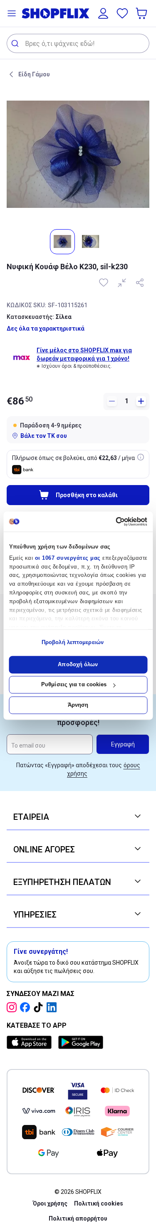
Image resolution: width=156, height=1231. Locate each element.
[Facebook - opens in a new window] (26, 1007)
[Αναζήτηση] (16, 43)
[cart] (142, 13)
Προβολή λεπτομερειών (73, 643)
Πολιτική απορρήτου (78, 1218)
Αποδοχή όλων (78, 664)
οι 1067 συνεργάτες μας (67, 558)
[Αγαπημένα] (122, 13)
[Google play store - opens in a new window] (80, 1042)
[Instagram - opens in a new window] (13, 1007)
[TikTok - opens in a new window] (40, 1007)
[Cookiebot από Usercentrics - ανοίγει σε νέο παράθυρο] (111, 521)
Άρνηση (78, 705)
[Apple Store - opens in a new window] (31, 1042)
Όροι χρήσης (50, 1203)
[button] (12, 13)
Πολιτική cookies (98, 1203)
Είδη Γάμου (34, 74)
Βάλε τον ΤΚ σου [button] (43, 435)
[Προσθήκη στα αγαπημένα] (104, 283)
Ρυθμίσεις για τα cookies (73, 685)
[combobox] (78, 43)
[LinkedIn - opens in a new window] (53, 1007)
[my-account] (103, 13)
